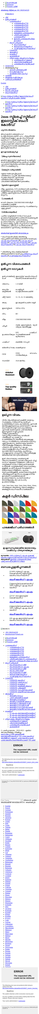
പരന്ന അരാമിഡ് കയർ (19, 698)
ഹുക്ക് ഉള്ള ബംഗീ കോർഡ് (24, 48)
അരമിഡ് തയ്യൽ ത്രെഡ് (20, 701)
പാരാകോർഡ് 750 (21, 23)
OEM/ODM (9, 66)
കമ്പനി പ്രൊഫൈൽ (18, 70)
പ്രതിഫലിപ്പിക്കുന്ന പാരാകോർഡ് (21, 36)
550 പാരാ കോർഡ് (26, 736)
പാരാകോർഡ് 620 (21, 25)
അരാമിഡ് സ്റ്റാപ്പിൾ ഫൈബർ (21, 707)
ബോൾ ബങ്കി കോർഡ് (18, 674)
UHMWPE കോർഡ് (17, 680)
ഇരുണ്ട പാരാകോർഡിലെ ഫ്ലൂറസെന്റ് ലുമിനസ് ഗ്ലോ (16, 560)
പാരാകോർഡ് (15, 21)
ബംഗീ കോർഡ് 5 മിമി (18, 669)
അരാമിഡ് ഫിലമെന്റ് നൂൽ (20, 703)
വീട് (6, 17)
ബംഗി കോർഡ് (20, 44)
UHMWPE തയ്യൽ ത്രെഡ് (21, 686)
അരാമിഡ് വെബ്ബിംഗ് (18, 700)
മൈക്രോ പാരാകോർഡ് (24, 33)
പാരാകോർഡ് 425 (21, 29)
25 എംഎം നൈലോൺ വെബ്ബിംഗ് (22, 713)
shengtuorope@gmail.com (14, 634)
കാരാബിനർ (14, 56)
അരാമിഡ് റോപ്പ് (16, 696)
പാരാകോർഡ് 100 (21, 31)
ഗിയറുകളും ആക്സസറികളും (22, 58)
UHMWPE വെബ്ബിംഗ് (17, 684)
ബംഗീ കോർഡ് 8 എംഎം (21, 624)
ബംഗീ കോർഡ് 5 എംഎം (21, 592)
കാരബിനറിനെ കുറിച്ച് (18, 74)
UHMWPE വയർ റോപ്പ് (18, 682)
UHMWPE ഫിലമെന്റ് (18, 688)
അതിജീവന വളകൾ (9, 738)
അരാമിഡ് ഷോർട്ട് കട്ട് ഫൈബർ (22, 709)
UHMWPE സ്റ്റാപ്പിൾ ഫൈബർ (21, 690)
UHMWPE (13, 50)
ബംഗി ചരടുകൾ (16, 43)
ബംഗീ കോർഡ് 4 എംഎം (21, 602)
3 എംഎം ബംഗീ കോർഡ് (19, 240)
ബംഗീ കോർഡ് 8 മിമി (18, 672)
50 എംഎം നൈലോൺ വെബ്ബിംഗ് (22, 717)
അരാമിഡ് (14, 52)
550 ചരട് (31, 740)
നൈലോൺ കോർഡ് (9, 736)
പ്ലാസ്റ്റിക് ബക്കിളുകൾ (23, 62)
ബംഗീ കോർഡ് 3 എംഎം (21, 579)
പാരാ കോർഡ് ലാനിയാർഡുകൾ (14, 740)
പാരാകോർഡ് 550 (21, 27)
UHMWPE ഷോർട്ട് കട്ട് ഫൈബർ (22, 692)
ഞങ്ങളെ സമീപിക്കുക (14, 77)
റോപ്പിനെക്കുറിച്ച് (16, 72)
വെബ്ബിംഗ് (13, 54)
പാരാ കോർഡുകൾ (25, 738)
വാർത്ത (8, 75)
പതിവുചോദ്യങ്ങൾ (13, 79)
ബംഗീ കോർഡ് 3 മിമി (18, 665)
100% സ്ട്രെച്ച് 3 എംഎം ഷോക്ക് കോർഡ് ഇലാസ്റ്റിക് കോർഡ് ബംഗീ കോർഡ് (19, 556)
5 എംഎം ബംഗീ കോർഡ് (19, 243)
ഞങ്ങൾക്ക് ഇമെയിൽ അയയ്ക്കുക (14, 233)
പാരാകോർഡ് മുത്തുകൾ (24, 64)
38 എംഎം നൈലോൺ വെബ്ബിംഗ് (22, 715)
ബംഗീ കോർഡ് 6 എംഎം (21, 614)
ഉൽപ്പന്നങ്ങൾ (10, 19)
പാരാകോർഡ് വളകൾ (23, 60)
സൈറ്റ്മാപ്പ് (5, 734)
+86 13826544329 (11, 632)
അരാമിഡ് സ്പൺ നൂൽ (19, 705)
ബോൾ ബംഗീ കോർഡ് (23, 46)
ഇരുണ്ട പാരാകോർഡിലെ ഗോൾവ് (23, 661)
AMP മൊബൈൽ (17, 734)
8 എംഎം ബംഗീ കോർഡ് (24, 244)
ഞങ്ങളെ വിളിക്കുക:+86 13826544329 (15, 10)
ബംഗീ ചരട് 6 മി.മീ (16, 671)
